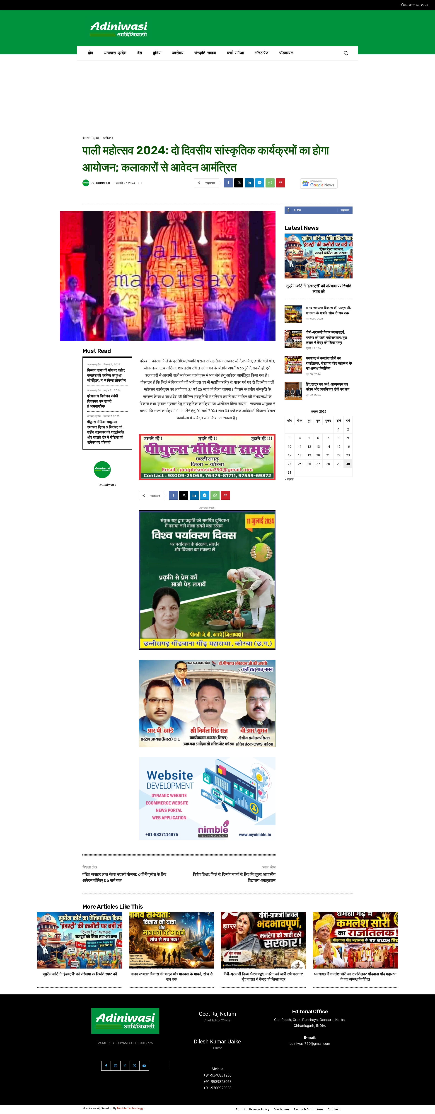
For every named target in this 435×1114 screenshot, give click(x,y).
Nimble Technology (130, 1108)
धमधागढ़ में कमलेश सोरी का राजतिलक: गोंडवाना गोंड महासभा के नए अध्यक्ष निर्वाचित (329, 363)
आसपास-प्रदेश (90, 137)
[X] (238, 182)
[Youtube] (144, 1066)
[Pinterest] (280, 182)
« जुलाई (289, 479)
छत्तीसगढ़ (108, 137)
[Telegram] (259, 182)
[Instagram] (115, 1066)
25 (300, 464)
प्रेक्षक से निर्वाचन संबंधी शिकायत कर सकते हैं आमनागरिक (102, 401)
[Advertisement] (217, 101)
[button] (346, 53)
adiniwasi (102, 182)
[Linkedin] (249, 182)
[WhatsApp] (270, 182)
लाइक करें (345, 210)
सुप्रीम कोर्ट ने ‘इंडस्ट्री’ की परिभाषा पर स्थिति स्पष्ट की (80, 974)
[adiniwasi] (86, 183)
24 (289, 464)
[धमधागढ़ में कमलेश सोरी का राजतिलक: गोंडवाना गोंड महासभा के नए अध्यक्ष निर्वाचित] (293, 365)
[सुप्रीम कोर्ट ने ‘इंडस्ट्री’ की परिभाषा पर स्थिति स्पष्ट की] (319, 256)
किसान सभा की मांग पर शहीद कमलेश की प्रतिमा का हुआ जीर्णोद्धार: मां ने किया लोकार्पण (106, 375)
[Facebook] (228, 182)
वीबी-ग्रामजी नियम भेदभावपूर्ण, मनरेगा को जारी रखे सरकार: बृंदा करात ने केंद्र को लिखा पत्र (326, 337)
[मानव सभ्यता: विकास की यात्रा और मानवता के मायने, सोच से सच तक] (293, 314)
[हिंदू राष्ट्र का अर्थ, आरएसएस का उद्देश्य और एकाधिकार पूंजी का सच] (293, 391)
